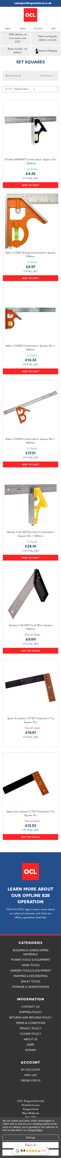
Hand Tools (30, 965)
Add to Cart (30, 185)
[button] (30, 76)
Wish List (30, 1075)
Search (23, 28)
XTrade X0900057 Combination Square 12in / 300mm (31, 161)
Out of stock (30, 650)
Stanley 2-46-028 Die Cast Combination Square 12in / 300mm (30, 534)
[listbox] (25, 89)
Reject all (30, 1145)
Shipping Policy (30, 1012)
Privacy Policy (30, 1028)
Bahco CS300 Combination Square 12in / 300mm (30, 348)
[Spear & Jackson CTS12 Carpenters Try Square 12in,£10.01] (30, 687)
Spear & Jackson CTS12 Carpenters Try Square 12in (30, 720)
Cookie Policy (30, 1034)
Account (38, 28)
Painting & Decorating (30, 976)
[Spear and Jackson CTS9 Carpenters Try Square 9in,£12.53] (30, 780)
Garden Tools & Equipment (30, 971)
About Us (30, 1039)
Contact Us (30, 1007)
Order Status (30, 1081)
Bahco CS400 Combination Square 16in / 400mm (30, 441)
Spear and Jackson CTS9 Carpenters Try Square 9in (30, 814)
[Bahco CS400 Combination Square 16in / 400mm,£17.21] (30, 407)
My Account (30, 1070)
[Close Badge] (47, 1148)
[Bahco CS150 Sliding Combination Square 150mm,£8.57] (30, 221)
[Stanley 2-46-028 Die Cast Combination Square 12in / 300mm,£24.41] (30, 500)
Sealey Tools (30, 981)
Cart (53, 28)
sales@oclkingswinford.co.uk (32, 3)
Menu (7, 28)
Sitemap (30, 1050)
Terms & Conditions (30, 1023)
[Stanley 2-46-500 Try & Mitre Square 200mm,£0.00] (30, 594)
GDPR (30, 1045)
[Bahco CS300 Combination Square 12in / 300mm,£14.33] (30, 314)
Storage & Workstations (30, 987)
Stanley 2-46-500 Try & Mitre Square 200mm (30, 627)
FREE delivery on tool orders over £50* (18, 38)
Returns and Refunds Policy (30, 1017)
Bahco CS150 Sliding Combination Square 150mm (31, 255)
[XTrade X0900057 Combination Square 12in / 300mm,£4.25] (30, 128)
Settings (30, 1137)
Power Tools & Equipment (30, 960)
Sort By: (9, 89)
